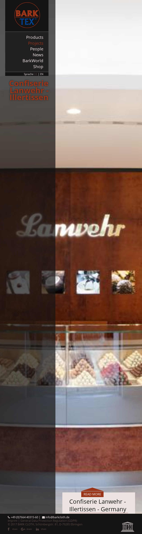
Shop (38, 66)
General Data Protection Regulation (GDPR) (48, 521)
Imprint (12, 521)
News (38, 55)
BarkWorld (33, 60)
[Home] (26, 16)
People (36, 49)
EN (41, 74)
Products (34, 37)
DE (35, 74)
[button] (13, 529)
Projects (35, 43)
